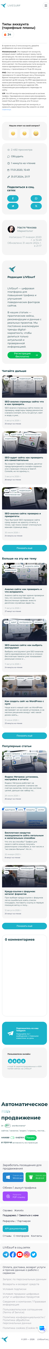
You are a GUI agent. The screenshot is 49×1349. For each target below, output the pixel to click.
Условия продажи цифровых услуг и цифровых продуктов (21, 1295)
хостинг (20, 678)
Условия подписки (14, 1289)
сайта (20, 810)
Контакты (36, 1236)
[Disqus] (24, 979)
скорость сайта (32, 566)
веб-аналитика (30, 754)
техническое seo (32, 434)
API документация (15, 1228)
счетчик (8, 758)
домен (30, 678)
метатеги (38, 378)
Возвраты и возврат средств (21, 1284)
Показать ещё (24, 548)
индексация (25, 378)
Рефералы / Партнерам (16, 1221)
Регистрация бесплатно (22, 355)
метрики (39, 622)
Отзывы (7, 1236)
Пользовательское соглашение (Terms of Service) (22, 1311)
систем (41, 810)
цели (17, 758)
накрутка (30, 810)
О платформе (21, 1236)
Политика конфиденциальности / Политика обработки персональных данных (24, 1320)
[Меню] (46, 5)
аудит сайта (16, 434)
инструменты (25, 622)
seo (6, 378)
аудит (13, 378)
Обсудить (17, 156)
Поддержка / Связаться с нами (21, 1215)
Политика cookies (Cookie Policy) (23, 1328)
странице (6, 109)
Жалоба (18, 1210)
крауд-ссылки (11, 868)
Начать (31, 1137)
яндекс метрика (12, 754)
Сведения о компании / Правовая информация (24, 1303)
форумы (40, 868)
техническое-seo (12, 494)
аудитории (10, 810)
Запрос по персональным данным (24, 1279)
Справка (7, 1210)
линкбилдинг (27, 868)
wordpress (9, 678)
